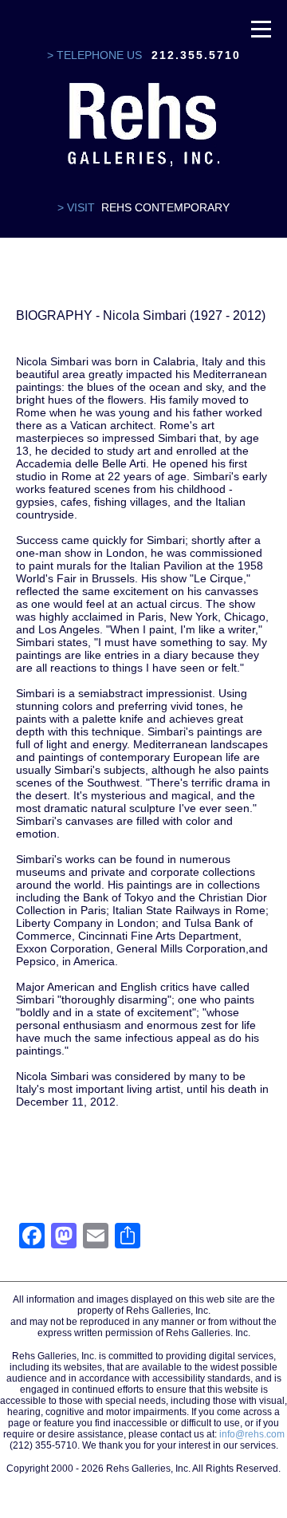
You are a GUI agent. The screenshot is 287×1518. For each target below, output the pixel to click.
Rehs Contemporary (165, 207)
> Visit (76, 207)
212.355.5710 (196, 55)
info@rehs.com (252, 1434)
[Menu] (261, 28)
